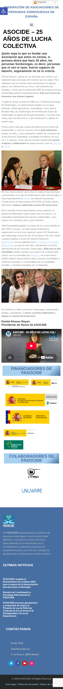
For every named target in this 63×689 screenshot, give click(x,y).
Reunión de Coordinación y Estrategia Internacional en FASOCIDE (17, 595)
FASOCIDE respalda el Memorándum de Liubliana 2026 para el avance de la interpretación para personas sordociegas (20, 583)
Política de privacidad (28, 684)
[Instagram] (31, 663)
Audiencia (35, 255)
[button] (4, 11)
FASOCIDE (7, 242)
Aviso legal (10, 684)
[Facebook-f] (18, 663)
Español (41, 2)
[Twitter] (11, 663)
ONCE (56, 143)
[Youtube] (24, 663)
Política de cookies (49, 684)
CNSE (7, 146)
